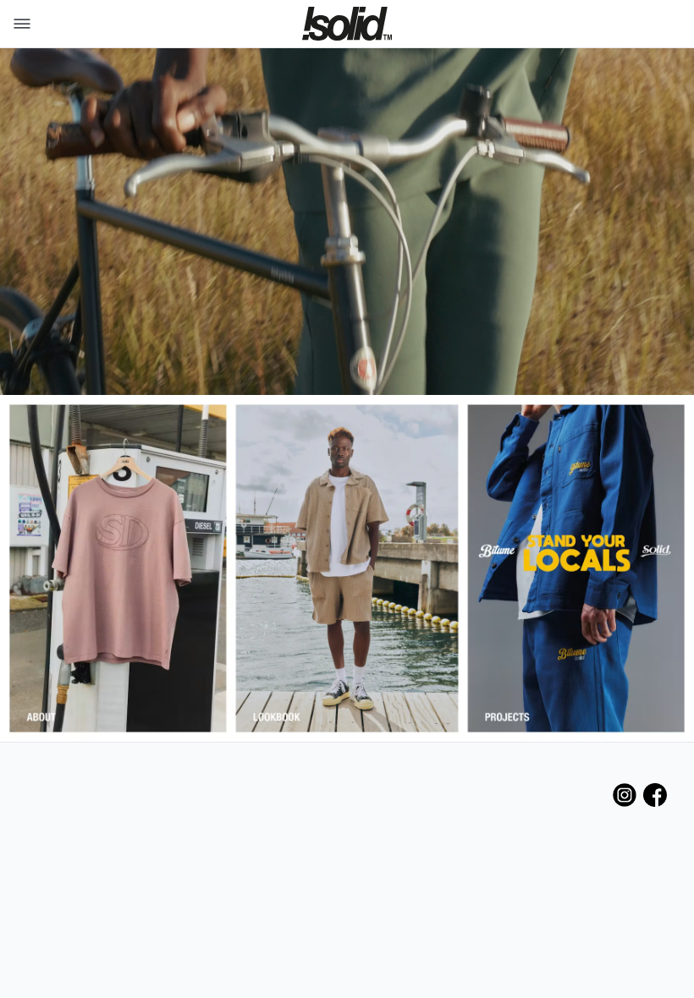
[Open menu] (18, 23)
